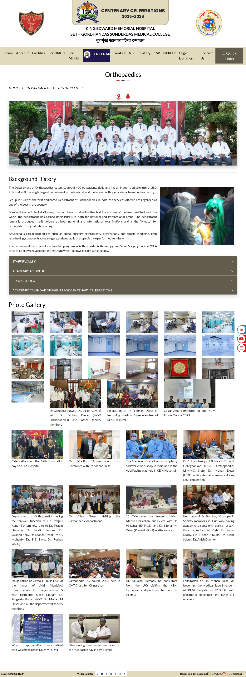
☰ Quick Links (229, 56)
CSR (157, 53)
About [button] (21, 53)
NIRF (132, 53)
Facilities (38, 53)
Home (10, 53)
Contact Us (206, 55)
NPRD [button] (168, 53)
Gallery (145, 53)
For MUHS (74, 55)
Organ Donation (186, 55)
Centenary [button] (100, 54)
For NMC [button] (55, 53)
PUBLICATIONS (23, 280)
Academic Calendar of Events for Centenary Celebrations (62, 290)
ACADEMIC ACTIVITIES (29, 271)
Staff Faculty (24, 261)
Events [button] (117, 53)
